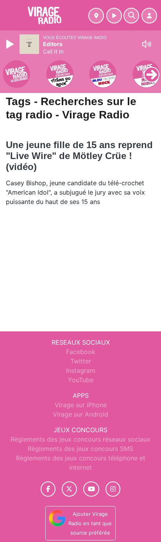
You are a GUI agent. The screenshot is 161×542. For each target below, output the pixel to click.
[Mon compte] (149, 15)
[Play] (11, 44)
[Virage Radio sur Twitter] (69, 489)
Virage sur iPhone (81, 405)
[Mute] (146, 44)
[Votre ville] (96, 15)
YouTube (80, 380)
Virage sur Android (80, 414)
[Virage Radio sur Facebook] (48, 489)
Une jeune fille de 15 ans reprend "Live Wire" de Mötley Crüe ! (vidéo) (79, 156)
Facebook (80, 352)
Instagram (80, 370)
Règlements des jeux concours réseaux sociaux (80, 439)
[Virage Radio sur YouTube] (91, 489)
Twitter (80, 361)
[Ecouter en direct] (114, 15)
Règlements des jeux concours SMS (80, 449)
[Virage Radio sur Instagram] (113, 489)
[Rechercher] (131, 15)
